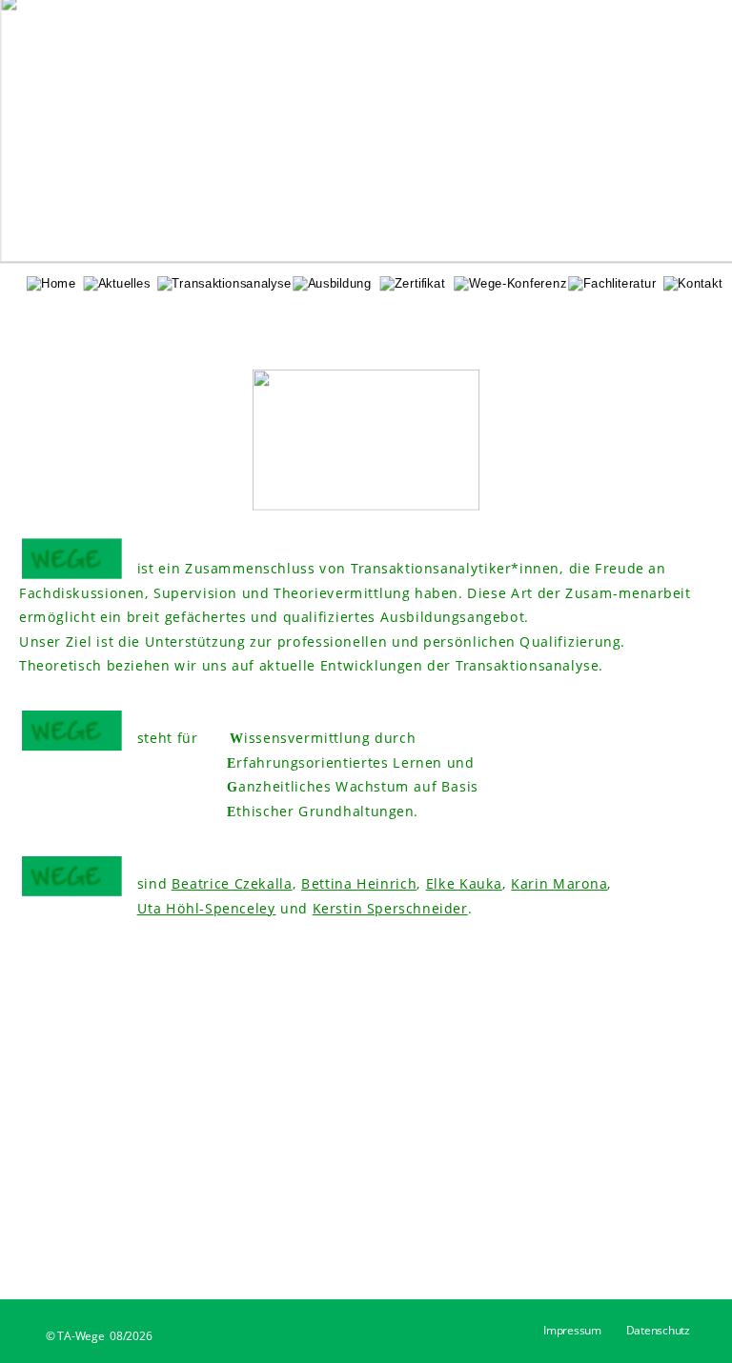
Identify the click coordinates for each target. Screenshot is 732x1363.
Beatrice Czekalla (232, 883)
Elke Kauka (464, 883)
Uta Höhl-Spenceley (206, 908)
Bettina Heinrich (359, 883)
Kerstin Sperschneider (390, 908)
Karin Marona (559, 883)
